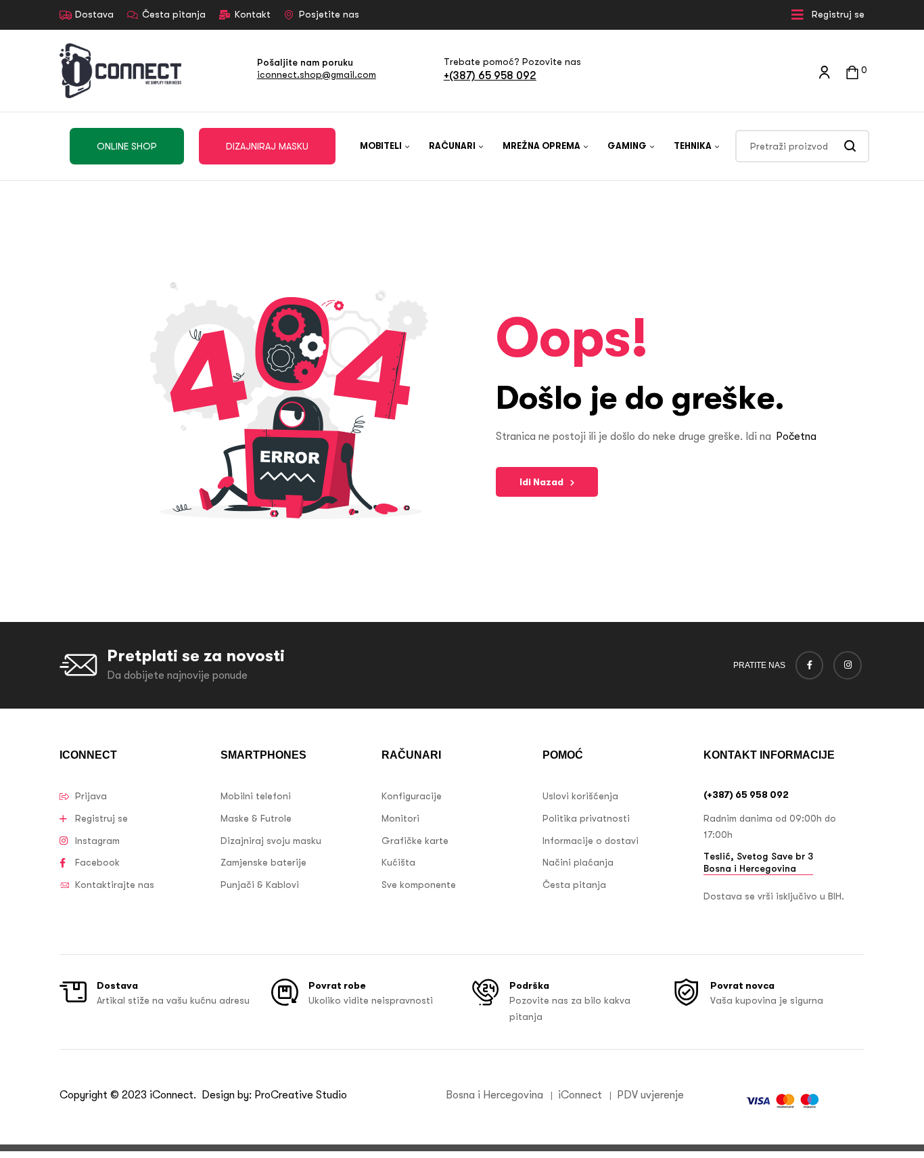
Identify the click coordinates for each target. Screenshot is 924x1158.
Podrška (529, 985)
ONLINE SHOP (127, 146)
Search (850, 146)
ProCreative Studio (302, 1095)
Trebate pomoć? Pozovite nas (512, 61)
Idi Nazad (541, 481)
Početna (796, 436)
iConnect (171, 1095)
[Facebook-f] (809, 665)
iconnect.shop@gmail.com (316, 74)
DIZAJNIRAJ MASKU (267, 146)
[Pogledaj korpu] (852, 71)
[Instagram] (847, 665)
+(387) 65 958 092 (490, 75)
